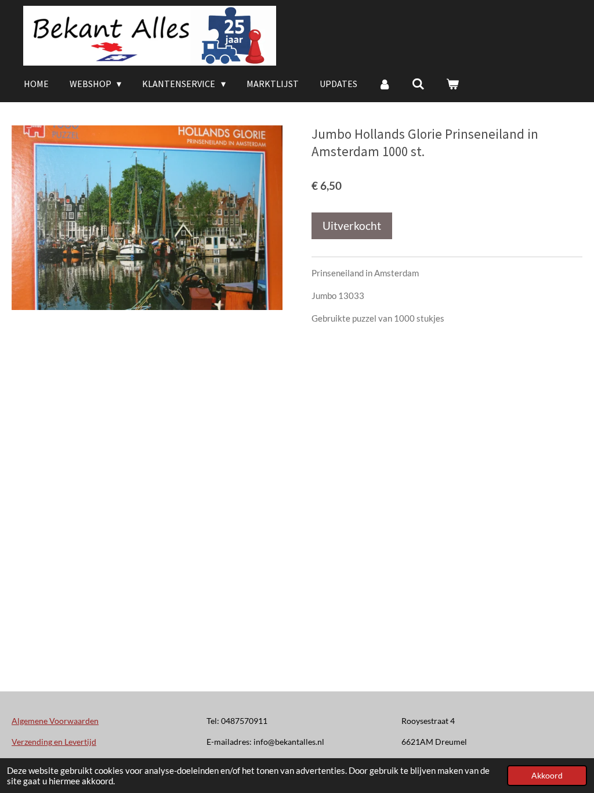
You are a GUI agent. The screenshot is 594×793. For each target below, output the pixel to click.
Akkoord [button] (547, 775)
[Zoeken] (418, 83)
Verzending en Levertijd (54, 742)
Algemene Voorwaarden (55, 721)
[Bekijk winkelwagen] (452, 83)
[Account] (385, 83)
